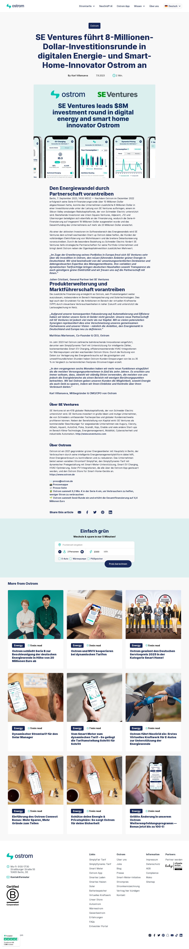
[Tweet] (95, 512)
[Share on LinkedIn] (110, 512)
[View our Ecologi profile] (173, 866)
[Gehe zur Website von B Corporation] (46, 895)
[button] (87, 6)
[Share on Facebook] (87, 512)
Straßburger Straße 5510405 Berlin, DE (23, 871)
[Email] (79, 512)
